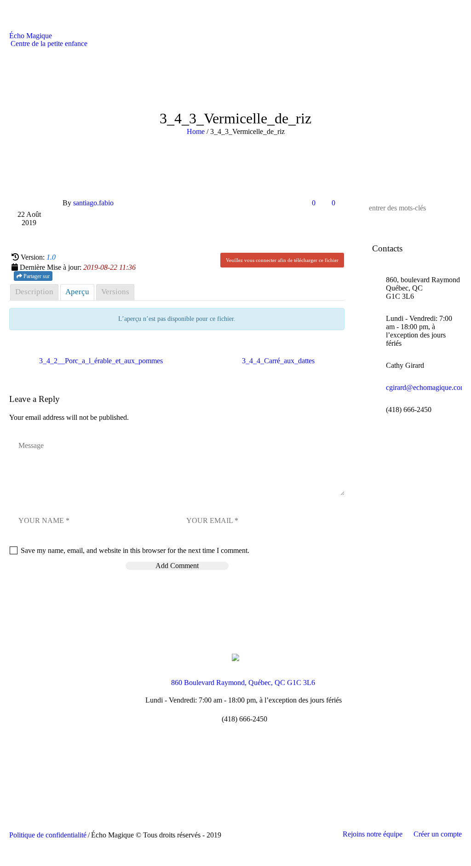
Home (196, 131)
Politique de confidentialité (47, 835)
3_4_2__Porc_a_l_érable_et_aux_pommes (101, 361)
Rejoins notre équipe (372, 834)
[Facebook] (234, 757)
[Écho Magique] (235, 657)
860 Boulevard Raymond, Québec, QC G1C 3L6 (243, 683)
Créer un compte (438, 834)
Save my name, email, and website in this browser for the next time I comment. (135, 550)
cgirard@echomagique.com (426, 387)
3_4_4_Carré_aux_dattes (278, 361)
